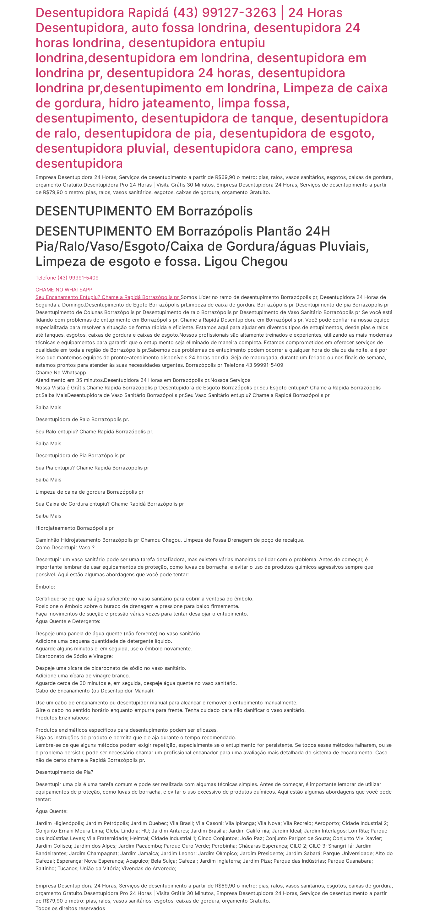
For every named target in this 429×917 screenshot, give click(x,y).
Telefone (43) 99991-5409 (67, 277)
